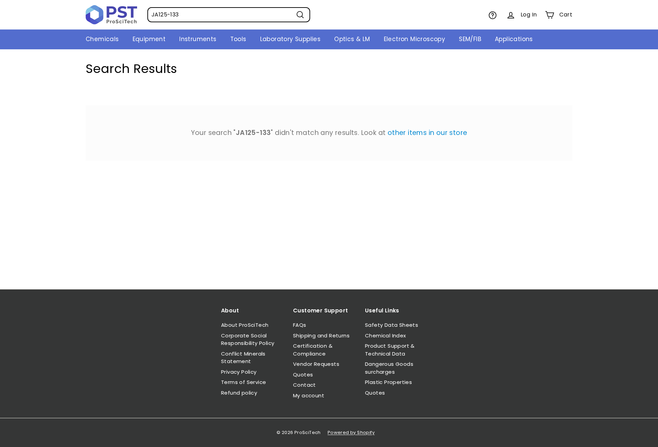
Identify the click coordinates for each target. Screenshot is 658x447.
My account (308, 395)
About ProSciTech (244, 324)
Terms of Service (243, 382)
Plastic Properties (388, 382)
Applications (514, 39)
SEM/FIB (470, 39)
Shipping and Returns (321, 335)
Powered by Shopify (351, 432)
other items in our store (427, 132)
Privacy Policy (239, 371)
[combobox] (228, 14)
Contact (304, 384)
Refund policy (239, 392)
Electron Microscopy (415, 39)
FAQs (299, 324)
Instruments (197, 39)
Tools (238, 39)
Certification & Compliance (312, 349)
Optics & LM (352, 39)
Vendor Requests (316, 364)
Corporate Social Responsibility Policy (247, 339)
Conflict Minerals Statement (243, 357)
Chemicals (102, 39)
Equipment (149, 39)
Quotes (303, 374)
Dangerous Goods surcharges (389, 367)
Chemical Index (385, 335)
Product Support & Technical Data (390, 349)
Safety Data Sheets (391, 324)
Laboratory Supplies (290, 39)
